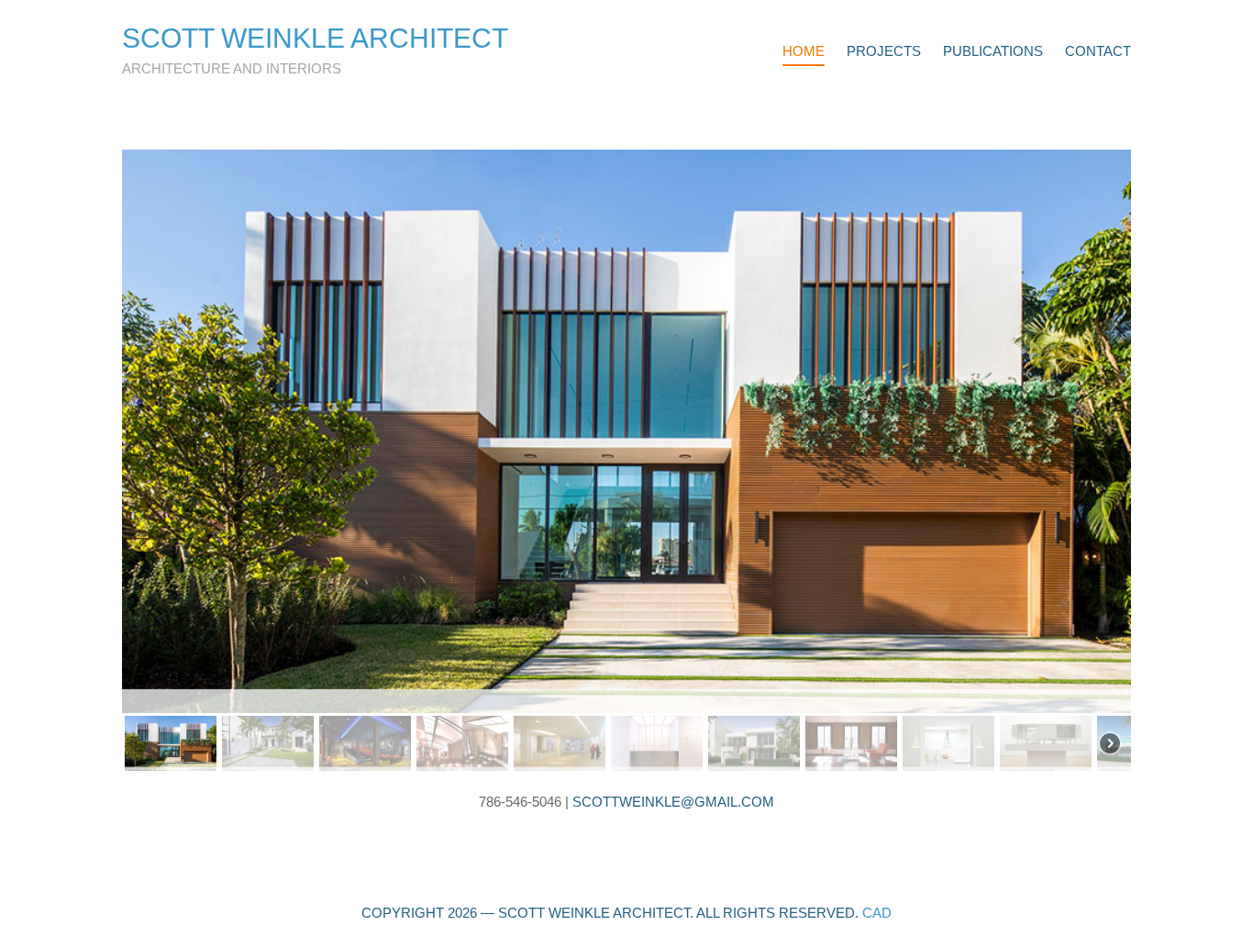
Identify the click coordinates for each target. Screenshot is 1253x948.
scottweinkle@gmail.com (673, 801)
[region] (626, 462)
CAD (877, 912)
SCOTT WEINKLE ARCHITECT (315, 38)
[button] (626, 431)
